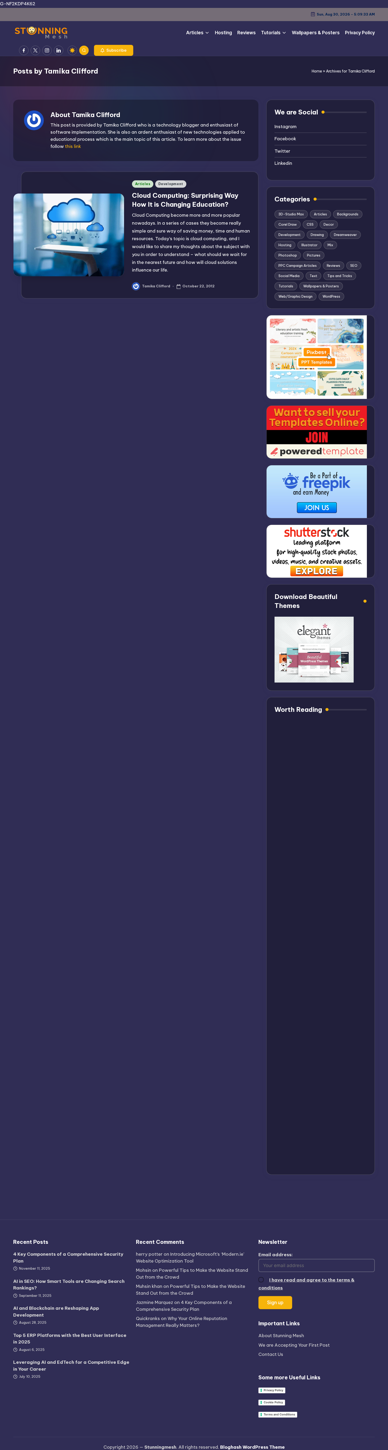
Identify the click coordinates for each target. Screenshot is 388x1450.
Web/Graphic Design (295, 296)
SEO (353, 265)
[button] (113, 50)
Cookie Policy (273, 1402)
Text (313, 276)
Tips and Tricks (339, 276)
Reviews (333, 265)
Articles (142, 184)
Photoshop (287, 255)
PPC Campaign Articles (297, 265)
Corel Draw (287, 224)
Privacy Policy (273, 1390)
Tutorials (285, 286)
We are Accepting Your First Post (294, 1345)
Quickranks (148, 1318)
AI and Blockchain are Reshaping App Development (56, 1311)
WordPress (331, 296)
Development (170, 184)
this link (73, 146)
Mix (330, 245)
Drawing (317, 235)
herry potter (149, 1254)
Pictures (313, 255)
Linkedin (283, 163)
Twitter (282, 151)
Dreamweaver (345, 235)
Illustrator (309, 245)
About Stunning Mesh (281, 1335)
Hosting (284, 245)
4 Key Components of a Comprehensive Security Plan (68, 1257)
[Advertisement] (321, 944)
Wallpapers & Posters (321, 286)
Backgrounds (347, 214)
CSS (310, 224)
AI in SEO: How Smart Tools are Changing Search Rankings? (69, 1284)
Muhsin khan (149, 1286)
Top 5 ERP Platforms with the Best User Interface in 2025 (69, 1338)
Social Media (289, 276)
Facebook (285, 139)
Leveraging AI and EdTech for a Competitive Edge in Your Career (71, 1365)
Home (317, 71)
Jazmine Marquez (154, 1302)
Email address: (275, 1255)
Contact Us (270, 1354)
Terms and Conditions (279, 1414)
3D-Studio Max (291, 214)
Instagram (286, 126)
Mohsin (143, 1270)
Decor (329, 224)
